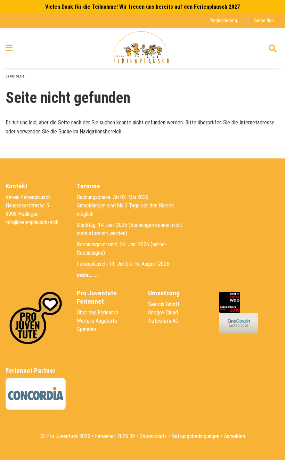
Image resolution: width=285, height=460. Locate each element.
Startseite (15, 76)
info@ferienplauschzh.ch (32, 222)
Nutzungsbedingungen (195, 436)
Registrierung (223, 21)
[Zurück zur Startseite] (142, 48)
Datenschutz (153, 436)
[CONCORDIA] (35, 394)
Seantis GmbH (163, 304)
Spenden (86, 329)
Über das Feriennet (98, 312)
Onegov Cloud (163, 312)
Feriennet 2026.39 (115, 436)
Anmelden (264, 21)
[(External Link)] (231, 301)
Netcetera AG (163, 321)
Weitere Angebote (97, 321)
